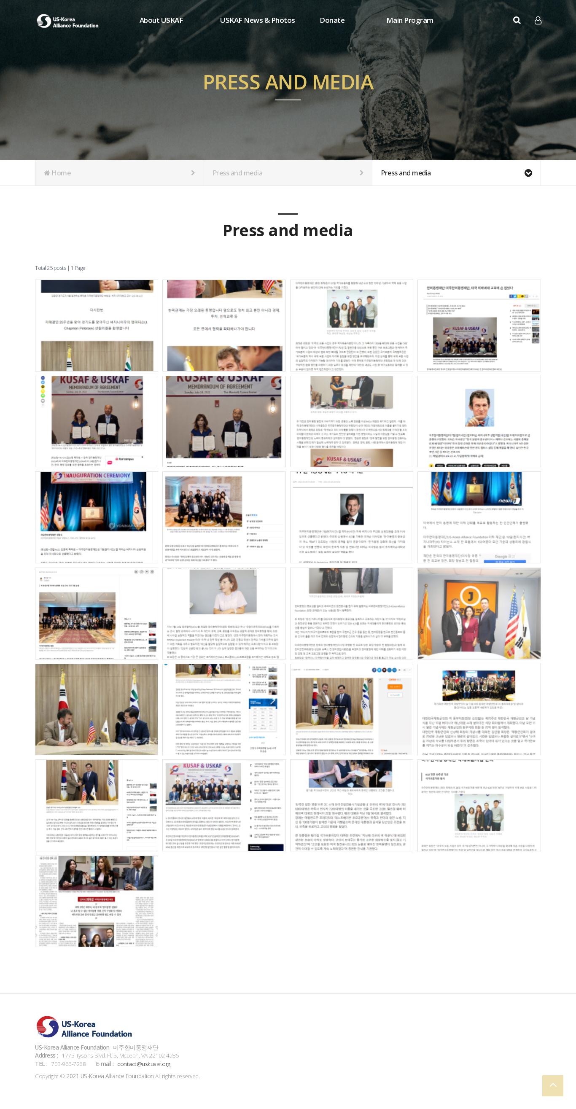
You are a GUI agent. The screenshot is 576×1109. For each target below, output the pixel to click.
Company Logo (68, 21)
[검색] (517, 20)
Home (60, 173)
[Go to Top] (552, 1085)
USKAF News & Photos (257, 20)
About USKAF (161, 20)
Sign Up (539, 34)
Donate (332, 20)
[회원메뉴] (538, 20)
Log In (539, 33)
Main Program (409, 20)
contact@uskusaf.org (143, 1064)
